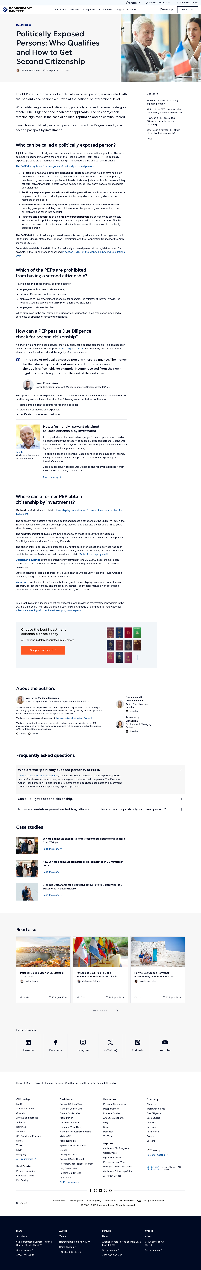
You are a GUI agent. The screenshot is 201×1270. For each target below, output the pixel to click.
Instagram (83, 1050)
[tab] (94, 1010)
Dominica (21, 1126)
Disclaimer (110, 1200)
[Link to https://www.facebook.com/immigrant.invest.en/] (90, 1190)
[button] (43, 969)
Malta (19, 1104)
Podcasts (138, 1050)
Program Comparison (114, 1104)
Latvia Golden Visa (69, 1122)
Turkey (20, 1145)
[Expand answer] (181, 769)
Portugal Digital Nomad (72, 1159)
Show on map (23, 1250)
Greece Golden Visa (70, 1113)
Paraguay (21, 1154)
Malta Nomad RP (68, 1140)
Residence (75, 9)
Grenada (20, 1113)
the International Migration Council (74, 718)
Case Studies (106, 9)
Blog (28, 1083)
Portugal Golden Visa (71, 1104)
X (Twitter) (110, 1050)
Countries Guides (25, 1175)
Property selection (25, 1171)
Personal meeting (156, 1154)
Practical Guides (111, 1113)
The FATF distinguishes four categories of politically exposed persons (55, 166)
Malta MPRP (66, 1117)
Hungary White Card (70, 1127)
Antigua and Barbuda (27, 1117)
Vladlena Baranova (30, 70)
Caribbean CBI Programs (116, 1148)
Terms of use (58, 1200)
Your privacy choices (153, 1200)
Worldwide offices (156, 1108)
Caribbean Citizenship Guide (117, 1171)
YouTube (108, 1136)
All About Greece (112, 1175)
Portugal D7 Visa (68, 1154)
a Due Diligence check (71, 348)
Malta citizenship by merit (93, 554)
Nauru (19, 1140)
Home (19, 1083)
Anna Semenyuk (134, 700)
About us (151, 1104)
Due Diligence (23, 24)
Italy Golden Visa (68, 1168)
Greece (63, 1150)
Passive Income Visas (114, 1162)
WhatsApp (168, 9)
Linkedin (28, 1050)
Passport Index (111, 1108)
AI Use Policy (127, 1200)
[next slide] (117, 1011)
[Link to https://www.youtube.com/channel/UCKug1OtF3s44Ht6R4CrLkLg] (110, 1190)
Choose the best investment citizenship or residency (43, 631)
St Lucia (20, 1122)
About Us (132, 9)
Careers (151, 1140)
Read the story (50, 477)
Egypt (19, 1149)
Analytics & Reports (113, 1117)
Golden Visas (110, 1152)
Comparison (89, 9)
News (106, 1127)
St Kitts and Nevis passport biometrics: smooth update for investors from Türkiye (84, 840)
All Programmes (24, 1159)
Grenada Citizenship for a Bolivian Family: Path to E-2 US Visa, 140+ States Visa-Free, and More (83, 886)
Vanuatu (20, 1131)
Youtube (165, 1050)
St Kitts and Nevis (25, 1108)
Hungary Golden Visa (71, 1108)
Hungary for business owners (75, 1131)
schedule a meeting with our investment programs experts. (49, 610)
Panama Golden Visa (70, 1173)
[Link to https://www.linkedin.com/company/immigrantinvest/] (100, 1190)
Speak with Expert (167, 191)
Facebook (55, 1050)
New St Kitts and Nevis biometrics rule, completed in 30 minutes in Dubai (83, 863)
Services (151, 1127)
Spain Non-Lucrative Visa (73, 1145)
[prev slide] (84, 1011)
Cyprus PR (65, 1177)
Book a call (187, 9)
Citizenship (60, 9)
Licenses (151, 1122)
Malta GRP (65, 1136)
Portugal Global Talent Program (76, 1163)
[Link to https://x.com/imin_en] (105, 1190)
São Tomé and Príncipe (28, 1136)
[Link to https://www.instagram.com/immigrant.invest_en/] (95, 1190)
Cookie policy (94, 1200)
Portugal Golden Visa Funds (117, 1166)
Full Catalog (22, 1180)
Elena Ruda (132, 720)
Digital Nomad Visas (113, 1157)
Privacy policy (76, 1200)
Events (150, 1136)
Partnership (153, 1131)
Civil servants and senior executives (38, 775)
